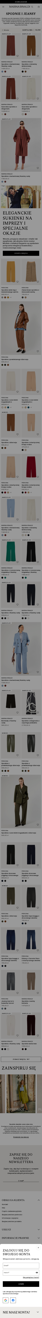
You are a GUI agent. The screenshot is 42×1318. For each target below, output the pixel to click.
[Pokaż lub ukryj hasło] (36, 1273)
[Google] (5, 1300)
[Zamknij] (38, 1247)
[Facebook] (13, 1300)
